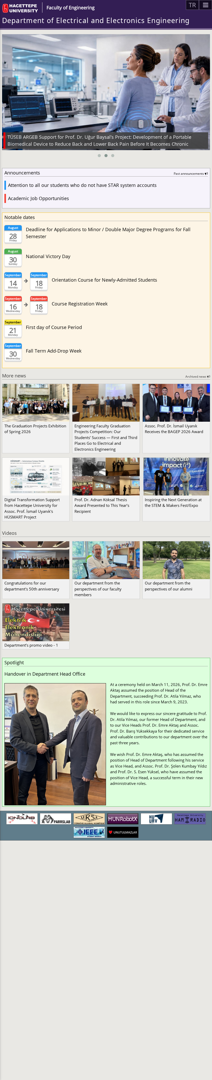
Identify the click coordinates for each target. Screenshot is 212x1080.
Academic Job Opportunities (38, 198)
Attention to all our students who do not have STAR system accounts (82, 185)
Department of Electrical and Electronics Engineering (96, 20)
